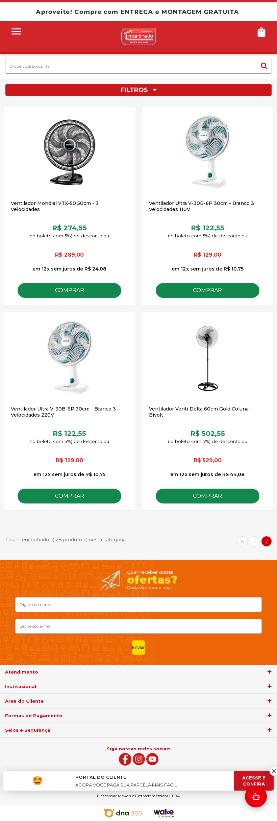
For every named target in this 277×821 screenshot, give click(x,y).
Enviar (138, 647)
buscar (264, 66)
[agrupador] (269, 672)
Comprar (69, 290)
